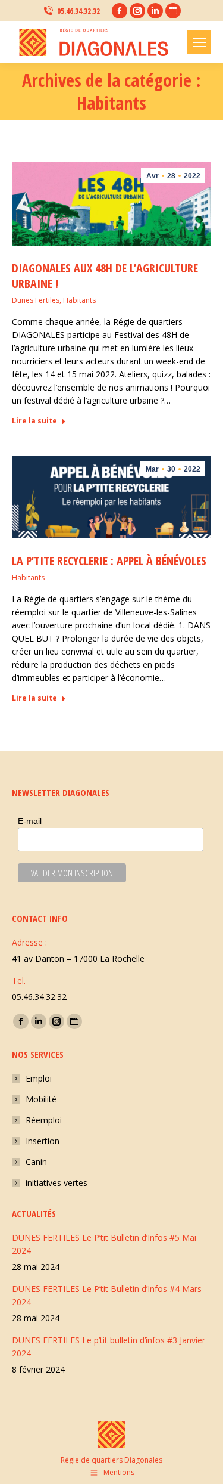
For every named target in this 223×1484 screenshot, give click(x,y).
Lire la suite (34, 421)
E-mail (30, 821)
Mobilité (41, 1099)
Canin (36, 1161)
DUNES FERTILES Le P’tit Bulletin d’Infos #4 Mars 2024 (107, 1295)
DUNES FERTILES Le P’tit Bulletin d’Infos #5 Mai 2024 (104, 1244)
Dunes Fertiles (35, 300)
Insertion (42, 1141)
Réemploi (44, 1120)
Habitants (79, 300)
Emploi (39, 1078)
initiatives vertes (56, 1182)
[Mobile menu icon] (199, 42)
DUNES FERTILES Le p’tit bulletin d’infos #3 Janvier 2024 (108, 1346)
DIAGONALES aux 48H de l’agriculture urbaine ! (105, 276)
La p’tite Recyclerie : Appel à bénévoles (109, 561)
